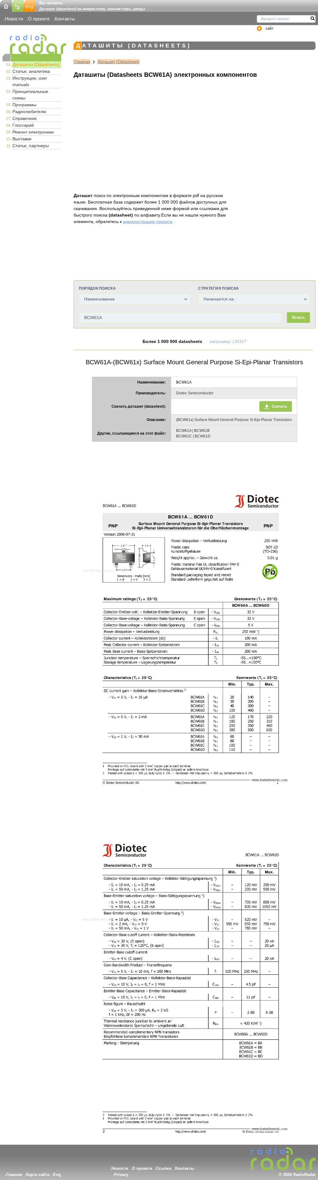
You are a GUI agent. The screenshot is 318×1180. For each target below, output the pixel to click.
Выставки (21, 138)
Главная (82, 61)
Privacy (121, 1174)
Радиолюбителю (29, 111)
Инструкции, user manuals (29, 81)
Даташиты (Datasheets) (36, 64)
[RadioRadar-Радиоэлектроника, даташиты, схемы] (6, 5)
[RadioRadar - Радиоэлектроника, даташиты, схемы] (31, 44)
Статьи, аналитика (31, 71)
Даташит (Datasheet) (118, 61)
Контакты (65, 18)
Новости (14, 18)
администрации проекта (147, 221)
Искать (298, 317)
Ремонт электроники (33, 131)
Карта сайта (37, 1174)
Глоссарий (23, 125)
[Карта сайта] (18, 5)
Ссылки (163, 1168)
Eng (57, 1174)
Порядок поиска (97, 288)
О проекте (39, 18)
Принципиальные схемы (30, 94)
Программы (24, 104)
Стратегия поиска (218, 288)
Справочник (24, 118)
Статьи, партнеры (30, 145)
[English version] (29, 5)
